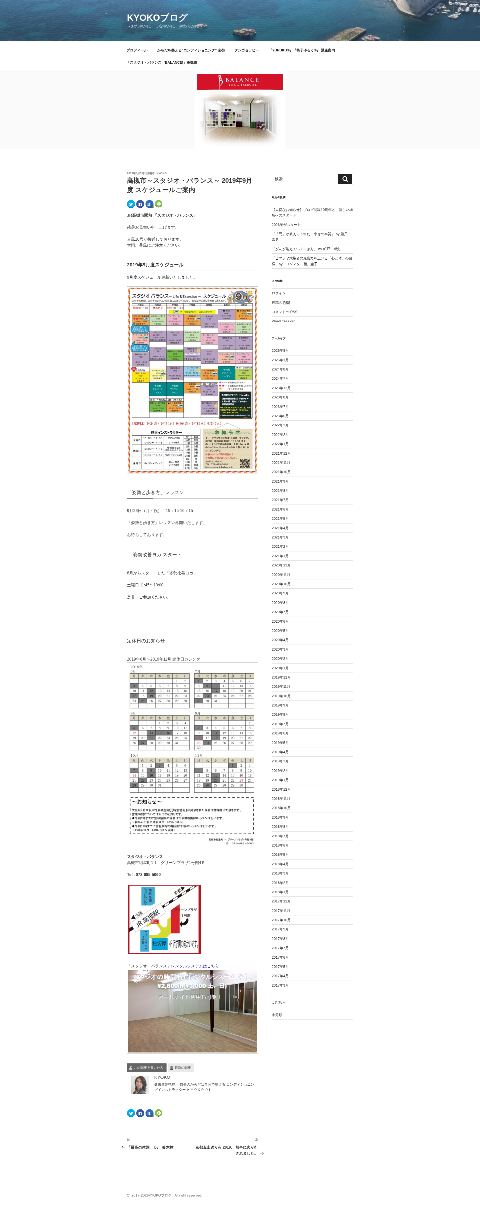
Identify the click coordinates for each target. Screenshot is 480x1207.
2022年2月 (280, 435)
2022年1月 (280, 444)
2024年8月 (280, 369)
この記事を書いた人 (148, 1067)
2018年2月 (280, 883)
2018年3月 (280, 873)
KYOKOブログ (157, 17)
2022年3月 (280, 425)
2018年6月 (280, 845)
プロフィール (137, 50)
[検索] (345, 179)
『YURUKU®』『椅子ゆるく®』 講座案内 (303, 50)
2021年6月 (280, 509)
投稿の (281, 303)
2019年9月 (280, 705)
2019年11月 (281, 687)
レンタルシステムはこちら (195, 966)
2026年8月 (280, 350)
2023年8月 (280, 397)
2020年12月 (281, 565)
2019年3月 (280, 761)
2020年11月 (281, 575)
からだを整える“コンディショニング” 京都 (191, 50)
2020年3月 (280, 649)
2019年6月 (280, 733)
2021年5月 (280, 518)
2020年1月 (280, 668)
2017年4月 (280, 976)
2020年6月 (280, 621)
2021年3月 (280, 537)
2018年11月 (281, 799)
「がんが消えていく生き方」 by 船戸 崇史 (306, 249)
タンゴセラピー (246, 50)
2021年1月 (280, 556)
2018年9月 (280, 817)
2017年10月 (281, 920)
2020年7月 (280, 612)
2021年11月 (281, 463)
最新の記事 (183, 1067)
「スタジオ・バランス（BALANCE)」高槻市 (161, 62)
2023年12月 (281, 388)
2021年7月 (280, 500)
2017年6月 (280, 957)
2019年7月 (280, 724)
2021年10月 (281, 472)
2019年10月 (281, 696)
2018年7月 (280, 836)
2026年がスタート (286, 225)
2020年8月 (280, 603)
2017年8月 (280, 939)
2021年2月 (280, 546)
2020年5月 (280, 631)
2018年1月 (280, 892)
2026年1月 (280, 360)
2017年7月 (280, 948)
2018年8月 (280, 827)
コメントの (284, 312)
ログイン (279, 293)
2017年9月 (280, 929)
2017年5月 (280, 967)
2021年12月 (281, 453)
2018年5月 (280, 855)
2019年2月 (280, 771)
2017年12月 (281, 901)
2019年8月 (280, 714)
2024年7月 (280, 378)
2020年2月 (280, 659)
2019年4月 (280, 752)
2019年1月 (280, 780)
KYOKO (161, 173)
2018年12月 (281, 789)
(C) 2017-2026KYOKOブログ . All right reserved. (164, 1195)
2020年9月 (280, 593)
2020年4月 (280, 640)
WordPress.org (284, 321)
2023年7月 (280, 407)
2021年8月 (280, 491)
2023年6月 (280, 416)
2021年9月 (280, 481)
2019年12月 (281, 677)
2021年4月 (280, 528)
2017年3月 (280, 985)
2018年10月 (281, 808)
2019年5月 (280, 743)
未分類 (277, 1015)
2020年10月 (281, 584)
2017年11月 (281, 911)
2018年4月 (280, 864)
